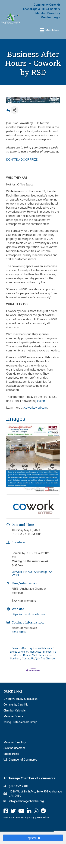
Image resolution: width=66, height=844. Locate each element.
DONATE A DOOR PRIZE (21, 159)
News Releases (43, 648)
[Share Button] (14, 110)
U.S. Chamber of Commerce (20, 759)
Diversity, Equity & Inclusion (20, 698)
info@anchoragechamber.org (26, 801)
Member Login (50, 17)
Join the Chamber (14, 748)
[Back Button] (8, 111)
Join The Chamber (46, 658)
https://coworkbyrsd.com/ (28, 614)
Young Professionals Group (20, 722)
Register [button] (31, 838)
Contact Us (28, 658)
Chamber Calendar (15, 710)
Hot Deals (35, 651)
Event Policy (43, 817)
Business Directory (22, 648)
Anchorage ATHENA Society (41, 9)
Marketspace (39, 655)
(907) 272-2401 (18, 786)
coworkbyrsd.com (35, 407)
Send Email (19, 631)
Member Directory (47, 13)
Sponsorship (11, 753)
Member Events (13, 716)
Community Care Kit (47, 4)
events (41, 400)
